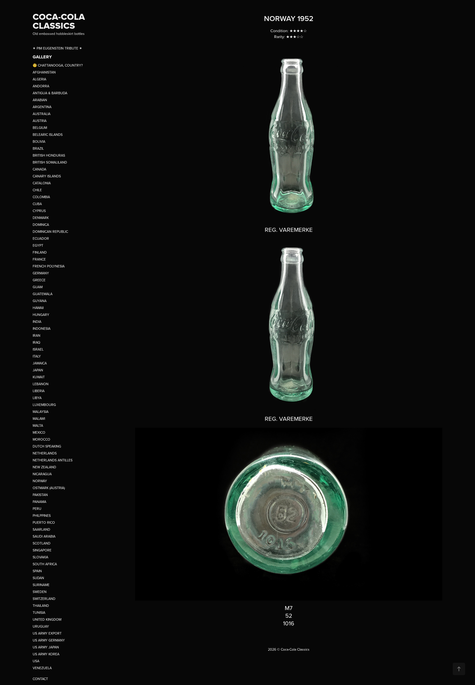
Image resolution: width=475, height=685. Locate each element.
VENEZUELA (42, 667)
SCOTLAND (41, 543)
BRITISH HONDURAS (49, 155)
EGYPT (38, 245)
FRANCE (39, 259)
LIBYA (37, 397)
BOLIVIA (39, 141)
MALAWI (39, 418)
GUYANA (40, 300)
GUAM (38, 286)
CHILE (37, 190)
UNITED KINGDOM (47, 619)
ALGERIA (39, 79)
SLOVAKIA (40, 557)
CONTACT (40, 678)
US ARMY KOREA (46, 654)
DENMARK (41, 217)
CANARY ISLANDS (47, 176)
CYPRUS (39, 210)
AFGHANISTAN (44, 72)
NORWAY (40, 480)
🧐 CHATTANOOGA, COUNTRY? (58, 65)
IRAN (36, 335)
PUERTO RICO (44, 522)
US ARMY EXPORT (47, 633)
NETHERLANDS (45, 453)
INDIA (37, 321)
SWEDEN (40, 591)
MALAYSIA (40, 411)
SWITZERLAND (44, 598)
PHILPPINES (42, 515)
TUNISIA (39, 612)
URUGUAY (41, 626)
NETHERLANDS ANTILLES (52, 460)
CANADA (39, 169)
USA (36, 661)
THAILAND (41, 605)
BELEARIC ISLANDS (48, 134)
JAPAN (38, 370)
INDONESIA (41, 328)
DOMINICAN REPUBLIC (50, 231)
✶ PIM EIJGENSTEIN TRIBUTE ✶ (57, 48)
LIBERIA (39, 390)
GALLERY (42, 57)
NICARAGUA (42, 474)
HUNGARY (41, 314)
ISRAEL (38, 349)
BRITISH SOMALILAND (50, 162)
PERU (37, 508)
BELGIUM (40, 127)
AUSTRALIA (41, 113)
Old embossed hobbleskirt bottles (59, 33)
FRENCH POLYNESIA (49, 266)
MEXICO (39, 432)
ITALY (37, 356)
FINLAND (40, 252)
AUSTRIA (40, 120)
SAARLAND (41, 529)
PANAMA (39, 501)
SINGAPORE (42, 550)
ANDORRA (41, 86)
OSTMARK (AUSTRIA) (49, 487)
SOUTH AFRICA (45, 564)
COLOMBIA (41, 196)
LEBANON (40, 383)
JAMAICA (40, 363)
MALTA (38, 425)
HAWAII (38, 307)
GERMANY (41, 273)
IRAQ (36, 342)
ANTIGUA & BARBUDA (50, 93)
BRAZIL (38, 148)
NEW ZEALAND (44, 467)
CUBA (37, 203)
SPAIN (37, 570)
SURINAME (41, 584)
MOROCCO (41, 439)
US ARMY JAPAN (46, 647)
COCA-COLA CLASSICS (60, 21)
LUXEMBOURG (44, 404)
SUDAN (38, 577)
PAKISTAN (40, 494)
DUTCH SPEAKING (47, 446)
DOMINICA (41, 224)
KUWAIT (39, 377)
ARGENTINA (42, 106)
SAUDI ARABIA (44, 536)
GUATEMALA (42, 293)
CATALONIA (42, 183)
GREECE (39, 280)
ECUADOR (41, 238)
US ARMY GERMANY (49, 640)
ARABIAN (40, 99)
